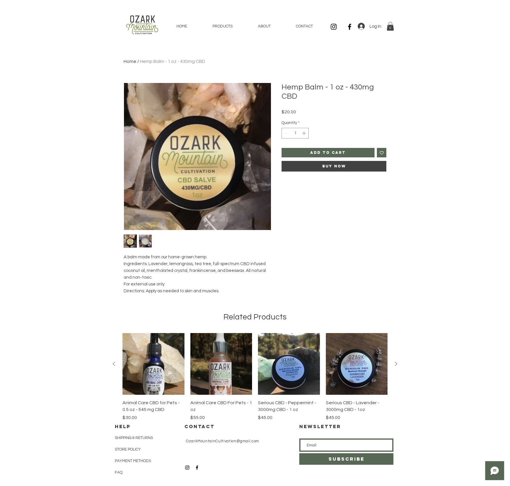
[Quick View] (153, 364)
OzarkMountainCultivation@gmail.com (222, 441)
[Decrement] (286, 133)
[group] (255, 377)
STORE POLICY (128, 449)
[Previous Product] (113, 363)
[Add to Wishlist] (382, 153)
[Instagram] (334, 27)
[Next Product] (396, 363)
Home (130, 61)
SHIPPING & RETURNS (134, 438)
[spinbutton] (295, 133)
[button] (390, 26)
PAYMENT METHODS (133, 461)
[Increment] (304, 133)
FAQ (118, 472)
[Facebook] (350, 27)
